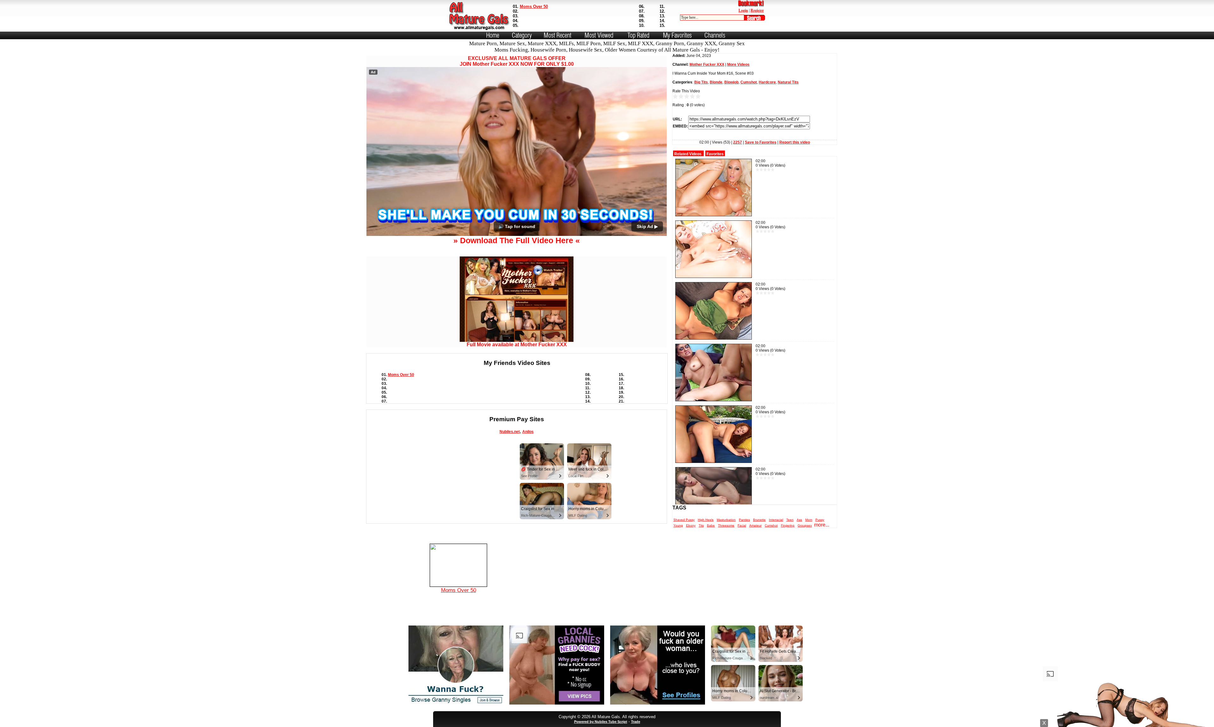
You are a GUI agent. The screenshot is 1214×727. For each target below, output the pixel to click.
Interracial (776, 519)
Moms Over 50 (534, 6)
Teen (790, 519)
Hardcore (767, 82)
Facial (742, 525)
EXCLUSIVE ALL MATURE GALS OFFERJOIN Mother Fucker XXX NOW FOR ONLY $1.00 (517, 61)
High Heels (706, 519)
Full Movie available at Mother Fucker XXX (517, 344)
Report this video (794, 142)
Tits (701, 525)
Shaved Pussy (684, 519)
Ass (799, 519)
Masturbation (726, 519)
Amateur (755, 525)
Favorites (715, 154)
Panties (744, 519)
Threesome (726, 525)
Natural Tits (788, 82)
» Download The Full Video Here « (516, 240)
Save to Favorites (760, 142)
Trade (635, 722)
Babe (711, 525)
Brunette (759, 519)
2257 (737, 142)
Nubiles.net (510, 431)
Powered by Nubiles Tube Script (600, 722)
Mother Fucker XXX (707, 64)
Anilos (528, 431)
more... (821, 524)
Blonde (716, 82)
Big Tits (701, 82)
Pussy (819, 519)
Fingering (787, 525)
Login (743, 10)
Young (678, 525)
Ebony (691, 525)
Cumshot (748, 82)
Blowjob (731, 82)
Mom (808, 519)
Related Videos (688, 154)
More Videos (738, 64)
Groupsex (805, 525)
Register (757, 10)
